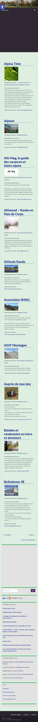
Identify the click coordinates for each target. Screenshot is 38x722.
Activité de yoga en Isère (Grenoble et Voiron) (17, 626)
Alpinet (9, 121)
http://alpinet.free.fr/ (22, 147)
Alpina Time (12, 64)
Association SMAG (17, 300)
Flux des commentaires (9, 695)
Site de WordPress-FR (9, 699)
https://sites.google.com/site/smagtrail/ (15, 334)
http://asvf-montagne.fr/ (23, 373)
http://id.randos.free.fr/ (23, 471)
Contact (33, 714)
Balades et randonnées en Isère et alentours (18, 434)
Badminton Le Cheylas (23, 667)
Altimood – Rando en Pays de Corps (18, 212)
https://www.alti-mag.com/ (24, 199)
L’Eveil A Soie (7, 641)
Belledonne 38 (14, 482)
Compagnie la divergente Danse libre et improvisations (15, 617)
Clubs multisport (21, 360)
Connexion (6, 688)
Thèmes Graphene (16, 719)
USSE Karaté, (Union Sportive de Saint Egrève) (17, 645)
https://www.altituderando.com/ (13, 289)
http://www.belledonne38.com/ (12, 526)
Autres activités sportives (11, 85)
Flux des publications (9, 692)
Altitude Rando (14, 262)
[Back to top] (34, 718)
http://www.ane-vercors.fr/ (24, 419)
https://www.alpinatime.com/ (25, 110)
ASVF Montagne (15, 345)
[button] (2, 7)
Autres (18, 233)
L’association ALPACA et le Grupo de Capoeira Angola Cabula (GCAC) (17, 650)
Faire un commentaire (28, 540)
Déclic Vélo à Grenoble (10, 622)
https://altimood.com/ (23, 251)
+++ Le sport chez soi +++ (24, 82)
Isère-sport (4, 10)
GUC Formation (18, 671)
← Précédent (7, 535)
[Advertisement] (19, 32)
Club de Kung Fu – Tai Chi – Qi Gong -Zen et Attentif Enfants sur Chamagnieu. (19, 630)
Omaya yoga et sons (9, 608)
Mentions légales (16, 714)
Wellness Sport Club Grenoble (12, 612)
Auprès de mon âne (17, 384)
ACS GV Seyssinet (17, 678)
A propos (26, 714)
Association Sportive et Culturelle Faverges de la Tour (18, 636)
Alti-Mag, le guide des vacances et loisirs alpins (16, 161)
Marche (23, 233)
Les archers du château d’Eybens (23, 674)
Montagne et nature (24, 85)
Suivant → (32, 535)
